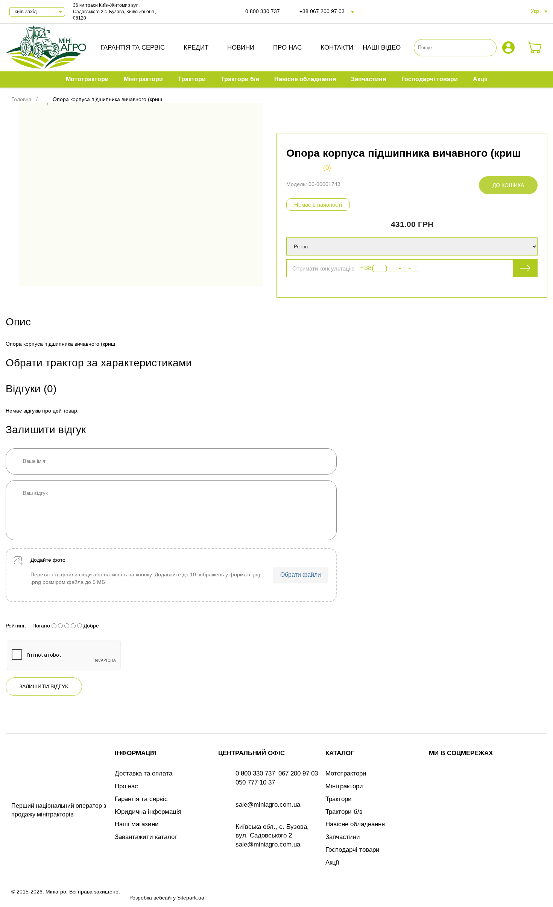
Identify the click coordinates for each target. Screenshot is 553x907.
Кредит (196, 47)
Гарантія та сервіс (132, 47)
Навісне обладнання (355, 824)
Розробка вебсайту (152, 898)
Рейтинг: (16, 626)
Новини (240, 47)
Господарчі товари (352, 849)
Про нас (287, 47)
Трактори (338, 799)
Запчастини (342, 836)
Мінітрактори (344, 786)
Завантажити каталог (146, 836)
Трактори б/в (344, 811)
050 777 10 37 (255, 782)
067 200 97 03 (298, 773)
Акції (332, 862)
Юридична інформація (148, 811)
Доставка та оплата (143, 773)
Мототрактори (345, 773)
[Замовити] (534, 47)
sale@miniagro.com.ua (267, 804)
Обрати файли (300, 574)
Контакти (337, 47)
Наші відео (382, 47)
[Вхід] (509, 47)
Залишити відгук (43, 686)
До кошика (508, 185)
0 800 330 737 (262, 11)
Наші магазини (137, 824)
